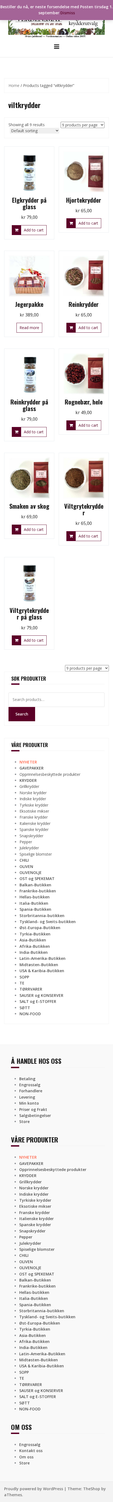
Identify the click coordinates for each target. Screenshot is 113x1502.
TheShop (91, 1488)
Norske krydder (33, 792)
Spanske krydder (34, 829)
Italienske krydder (34, 823)
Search (21, 714)
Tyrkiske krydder (33, 805)
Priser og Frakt (33, 1109)
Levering (27, 1097)
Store (24, 1121)
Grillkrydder (29, 786)
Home (14, 85)
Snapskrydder (31, 835)
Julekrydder (29, 847)
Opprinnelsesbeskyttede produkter (49, 774)
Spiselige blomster (35, 854)
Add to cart (34, 230)
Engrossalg (29, 1084)
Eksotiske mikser (34, 811)
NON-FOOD (30, 1013)
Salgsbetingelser (35, 1115)
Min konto (29, 1103)
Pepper (25, 841)
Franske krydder (33, 817)
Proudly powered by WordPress (33, 1488)
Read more (29, 327)
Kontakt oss (31, 1450)
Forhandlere (30, 1090)
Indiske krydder (32, 798)
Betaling (27, 1078)
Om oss (26, 1456)
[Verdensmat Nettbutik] (56, 21)
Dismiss (67, 12)
